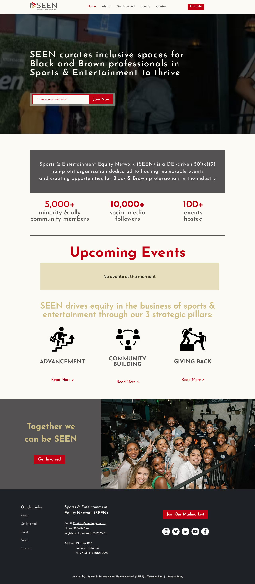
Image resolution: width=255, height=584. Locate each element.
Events (25, 532)
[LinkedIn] (185, 531)
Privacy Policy (175, 576)
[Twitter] (176, 531)
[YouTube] (195, 531)
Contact (26, 548)
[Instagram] (166, 531)
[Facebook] (205, 531)
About (25, 515)
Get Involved (29, 523)
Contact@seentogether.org (89, 523)
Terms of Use (155, 576)
